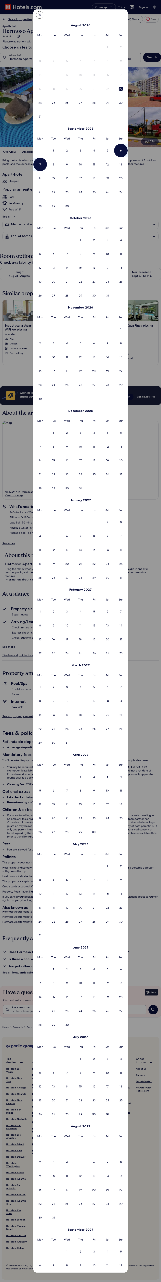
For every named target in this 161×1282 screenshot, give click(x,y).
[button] (107, 47)
